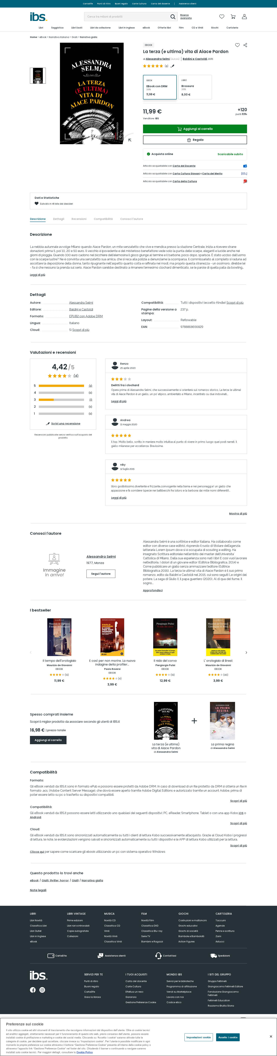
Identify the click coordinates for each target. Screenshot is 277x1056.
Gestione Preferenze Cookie (140, 1002)
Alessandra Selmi (158, 59)
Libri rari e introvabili (78, 925)
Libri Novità (36, 920)
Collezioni (72, 936)
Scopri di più (80, 330)
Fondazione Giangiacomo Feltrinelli (223, 993)
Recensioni (79, 219)
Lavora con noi (175, 997)
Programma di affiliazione (182, 986)
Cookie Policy (85, 1052)
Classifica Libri (38, 925)
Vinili (106, 931)
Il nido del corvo (165, 661)
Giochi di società (188, 931)
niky (122, 465)
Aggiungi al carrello (198, 129)
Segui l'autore (101, 574)
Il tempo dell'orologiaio (59, 661)
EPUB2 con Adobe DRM (86, 316)
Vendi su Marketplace (179, 991)
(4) (76, 376)
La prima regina (222, 744)
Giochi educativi (187, 925)
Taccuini (221, 920)
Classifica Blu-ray (151, 931)
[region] (138, 1037)
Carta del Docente (184, 165)
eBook (34, 880)
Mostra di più (238, 513)
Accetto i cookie (227, 1037)
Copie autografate (78, 931)
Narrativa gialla (92, 880)
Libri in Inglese (38, 936)
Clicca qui (37, 852)
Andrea (125, 420)
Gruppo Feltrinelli (217, 981)
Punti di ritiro (103, 3)
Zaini (218, 936)
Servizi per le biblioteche (180, 981)
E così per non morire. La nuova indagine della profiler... (112, 663)
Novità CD (110, 920)
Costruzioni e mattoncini (192, 920)
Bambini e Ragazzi (152, 941)
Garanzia (130, 997)
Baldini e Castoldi (195, 59)
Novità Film (147, 920)
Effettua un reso (134, 991)
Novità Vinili (110, 936)
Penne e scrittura (225, 931)
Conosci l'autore (131, 219)
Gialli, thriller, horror (55, 880)
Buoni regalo (121, 3)
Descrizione (38, 219)
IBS (157, 118)
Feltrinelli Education (219, 1000)
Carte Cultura (139, 3)
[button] (173, 17)
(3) (90, 385)
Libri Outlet (35, 931)
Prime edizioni (75, 920)
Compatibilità (103, 219)
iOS (241, 813)
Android (35, 817)
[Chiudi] (271, 1036)
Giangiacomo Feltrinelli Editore (225, 986)
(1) (90, 399)
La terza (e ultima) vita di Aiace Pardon (166, 746)
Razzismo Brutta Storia (221, 1005)
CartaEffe (88, 3)
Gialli (75, 880)
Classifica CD (112, 925)
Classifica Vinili (113, 941)
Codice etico (174, 1002)
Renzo (124, 364)
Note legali (38, 890)
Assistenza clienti (187, 3)
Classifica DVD (149, 925)
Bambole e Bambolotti (191, 936)
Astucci (220, 941)
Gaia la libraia (92, 997)
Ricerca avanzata (186, 17)
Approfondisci (153, 590)
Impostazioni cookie (199, 1037)
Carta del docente (160, 3)
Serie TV (145, 936)
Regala (198, 140)
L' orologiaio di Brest (218, 661)
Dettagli (58, 219)
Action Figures (186, 941)
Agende (220, 925)
